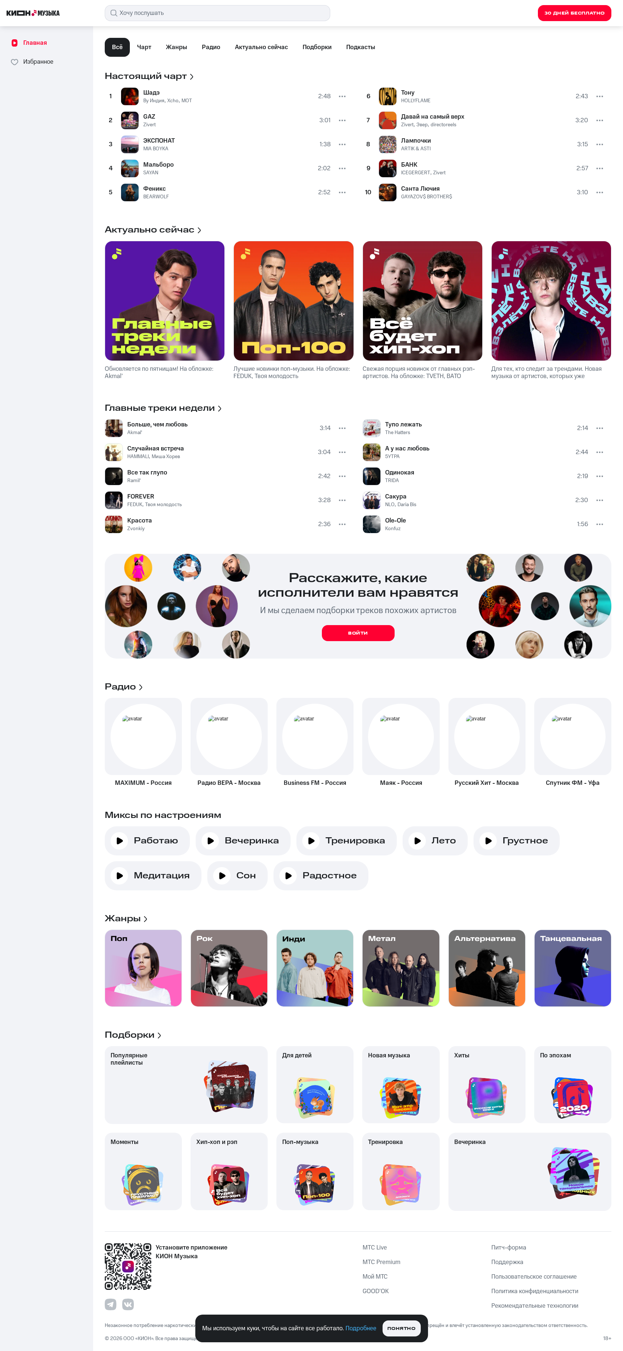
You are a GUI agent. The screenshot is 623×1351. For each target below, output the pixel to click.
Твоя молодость (163, 504)
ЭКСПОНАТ (159, 140)
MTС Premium (381, 1262)
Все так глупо (147, 472)
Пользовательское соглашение (534, 1276)
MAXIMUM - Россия (143, 783)
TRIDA (392, 480)
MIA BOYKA (155, 148)
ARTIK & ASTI (416, 148)
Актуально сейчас (261, 47)
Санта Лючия (420, 188)
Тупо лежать (403, 424)
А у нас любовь (407, 448)
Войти (358, 633)
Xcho (173, 100)
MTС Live (375, 1247)
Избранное (38, 61)
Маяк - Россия (401, 783)
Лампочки (416, 140)
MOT (186, 100)
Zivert (149, 124)
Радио (211, 47)
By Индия (153, 100)
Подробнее (361, 1328)
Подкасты (360, 47)
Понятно (401, 1329)
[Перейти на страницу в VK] (128, 1304)
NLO (390, 504)
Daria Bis (407, 504)
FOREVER (140, 496)
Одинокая (399, 472)
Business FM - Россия (315, 783)
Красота (139, 520)
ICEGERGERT (415, 172)
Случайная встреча (155, 448)
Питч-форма (508, 1247)
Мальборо (158, 164)
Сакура (396, 496)
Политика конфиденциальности (534, 1291)
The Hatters (397, 432)
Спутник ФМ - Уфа (573, 783)
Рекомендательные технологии (534, 1306)
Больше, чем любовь (157, 424)
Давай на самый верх (432, 116)
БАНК (409, 164)
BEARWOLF (156, 196)
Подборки (317, 47)
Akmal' (134, 432)
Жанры (176, 47)
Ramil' (134, 480)
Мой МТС (375, 1276)
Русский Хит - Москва (487, 783)
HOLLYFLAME (416, 100)
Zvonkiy (136, 528)
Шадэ (151, 92)
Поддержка (507, 1262)
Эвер (422, 124)
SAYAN (150, 172)
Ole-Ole (395, 520)
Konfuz (392, 528)
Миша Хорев (166, 456)
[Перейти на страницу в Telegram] (110, 1304)
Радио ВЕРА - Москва (229, 783)
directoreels (443, 124)
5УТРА (392, 456)
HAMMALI (138, 456)
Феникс (154, 188)
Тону (408, 92)
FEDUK (134, 504)
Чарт (144, 47)
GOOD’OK (376, 1291)
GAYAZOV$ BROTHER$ (426, 196)
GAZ (149, 116)
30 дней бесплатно (574, 13)
